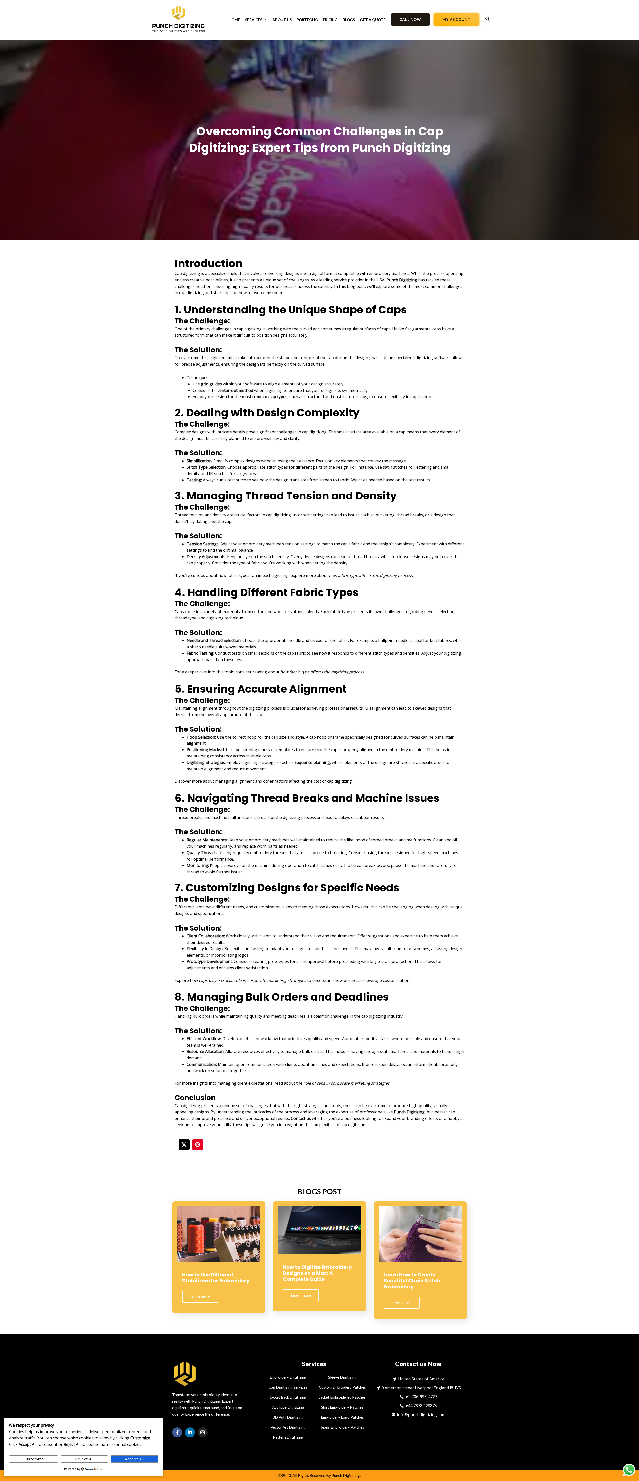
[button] (488, 20)
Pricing (330, 19)
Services (253, 19)
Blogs (349, 19)
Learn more (200, 1296)
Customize (33, 1458)
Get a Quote (373, 19)
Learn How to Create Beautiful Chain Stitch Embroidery (412, 1280)
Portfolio (307, 19)
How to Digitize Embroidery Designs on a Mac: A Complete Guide (317, 1273)
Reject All (84, 1458)
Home (234, 19)
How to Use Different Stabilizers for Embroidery (216, 1277)
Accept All (134, 1458)
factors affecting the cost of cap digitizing (313, 781)
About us (282, 19)
